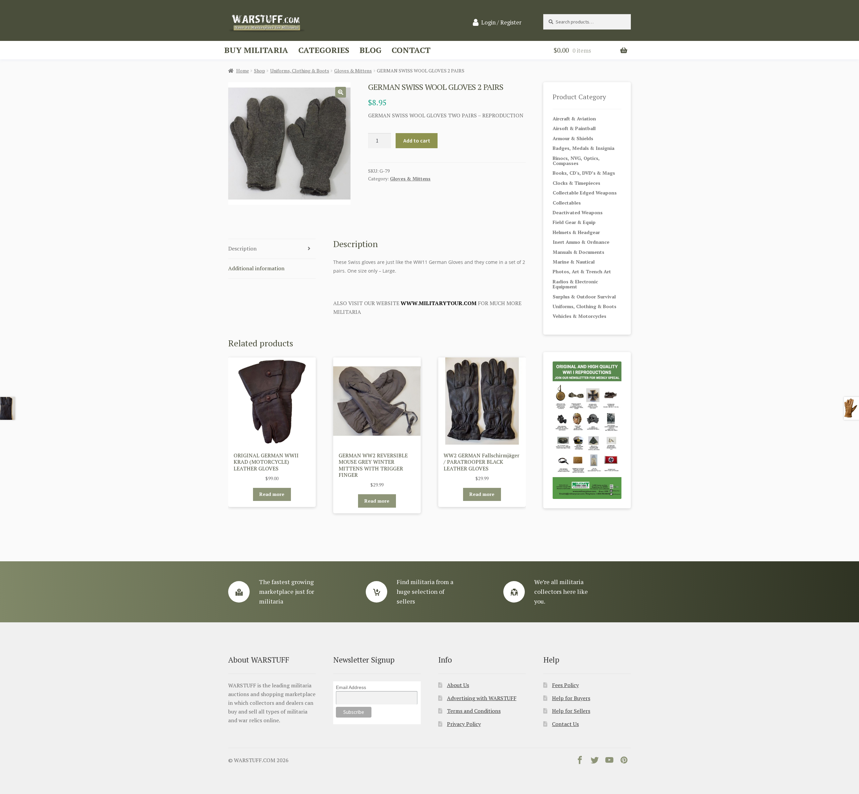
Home (242, 70)
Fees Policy (565, 685)
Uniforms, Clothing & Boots (299, 70)
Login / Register (501, 22)
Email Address (351, 687)
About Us (458, 685)
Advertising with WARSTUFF (481, 698)
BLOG (370, 50)
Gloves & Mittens (353, 70)
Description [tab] (242, 248)
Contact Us (565, 724)
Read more (271, 494)
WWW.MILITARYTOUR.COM (438, 303)
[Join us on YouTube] (609, 761)
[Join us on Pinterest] (624, 761)
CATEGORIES (323, 50)
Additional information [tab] (256, 268)
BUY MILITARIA (256, 50)
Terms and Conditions (474, 711)
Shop (259, 70)
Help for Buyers (571, 698)
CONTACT (411, 50)
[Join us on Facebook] (580, 761)
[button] (340, 92)
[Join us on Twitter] (594, 761)
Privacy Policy (464, 724)
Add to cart (416, 140)
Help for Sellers (571, 711)
